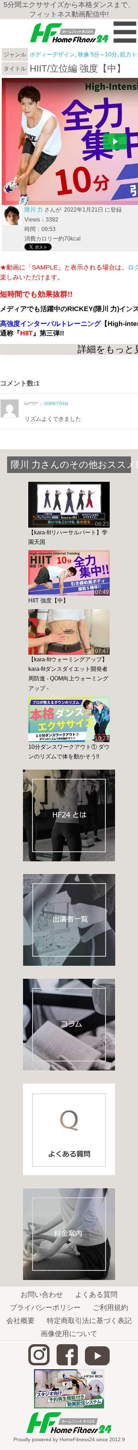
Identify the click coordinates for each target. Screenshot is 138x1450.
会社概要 (20, 1320)
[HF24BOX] (69, 1407)
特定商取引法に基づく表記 (89, 1320)
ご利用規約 (110, 1307)
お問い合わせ (42, 1294)
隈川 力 (33, 210)
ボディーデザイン (52, 54)
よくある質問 (96, 1294)
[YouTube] (97, 1363)
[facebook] (67, 1363)
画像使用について (69, 1333)
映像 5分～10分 (97, 54)
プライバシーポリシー (45, 1307)
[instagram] (39, 1363)
